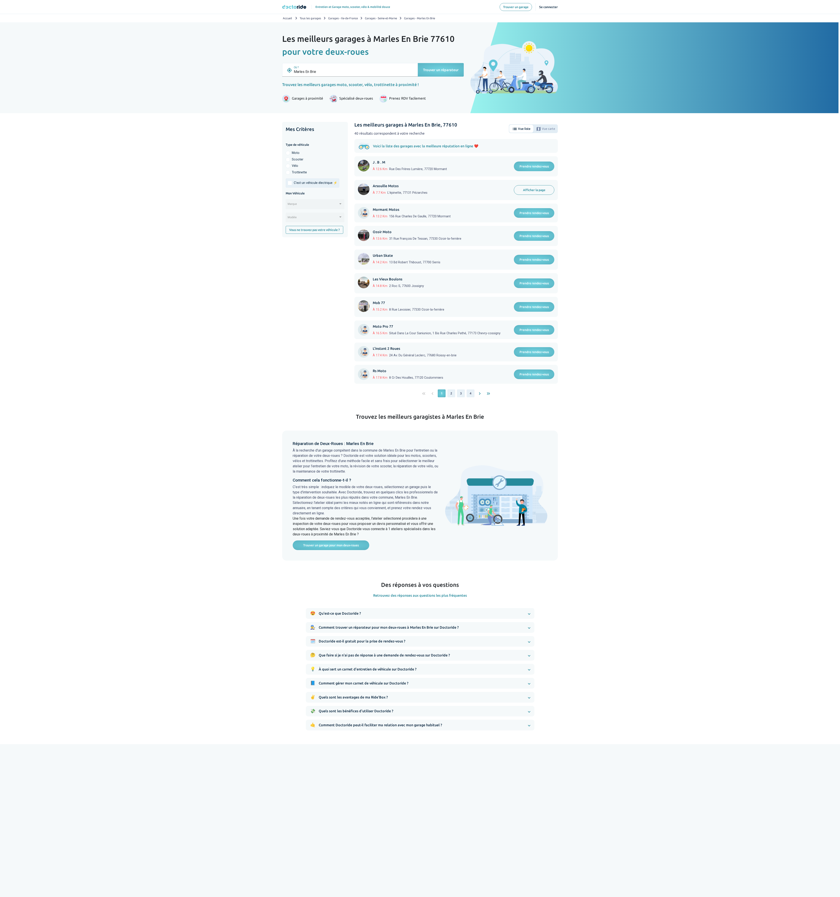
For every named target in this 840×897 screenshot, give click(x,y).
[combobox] (315, 205)
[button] (420, 613)
